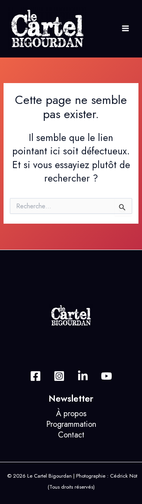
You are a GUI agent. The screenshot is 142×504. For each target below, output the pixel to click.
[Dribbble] (106, 376)
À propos (71, 413)
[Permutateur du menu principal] (125, 28)
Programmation (71, 424)
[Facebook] (35, 376)
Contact (71, 435)
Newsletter (71, 398)
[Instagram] (59, 376)
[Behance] (82, 376)
